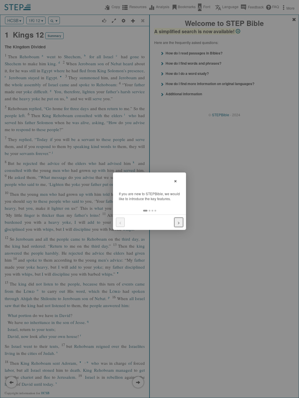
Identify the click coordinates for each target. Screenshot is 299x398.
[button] (145, 211)
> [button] (179, 222)
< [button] (120, 222)
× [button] (175, 180)
